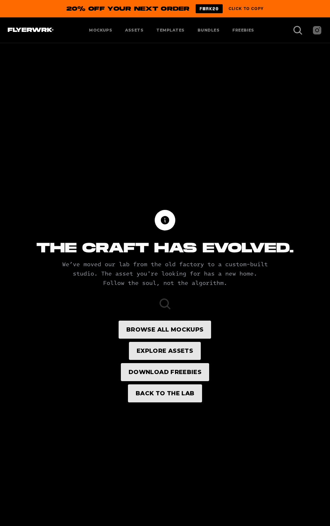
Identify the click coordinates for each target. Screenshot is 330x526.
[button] (165, 8)
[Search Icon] (297, 30)
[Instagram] (317, 30)
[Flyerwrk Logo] (30, 30)
